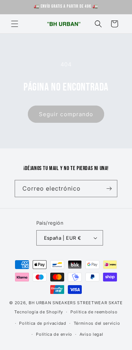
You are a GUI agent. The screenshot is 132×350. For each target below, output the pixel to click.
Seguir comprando (66, 114)
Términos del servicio (97, 323)
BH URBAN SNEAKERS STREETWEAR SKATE (76, 302)
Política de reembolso (94, 311)
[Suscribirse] (109, 188)
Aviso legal (91, 334)
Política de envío (54, 334)
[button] (15, 24)
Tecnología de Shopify (38, 311)
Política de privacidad (42, 323)
